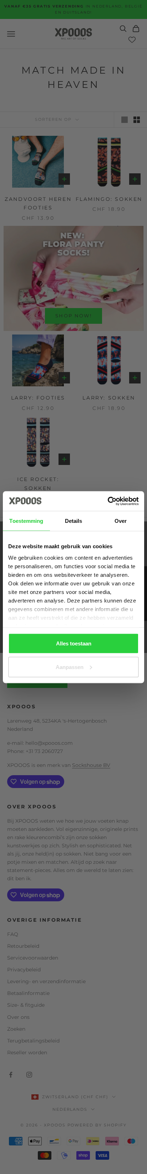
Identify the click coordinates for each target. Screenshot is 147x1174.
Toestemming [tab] (26, 521)
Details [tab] (73, 521)
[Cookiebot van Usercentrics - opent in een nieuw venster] (107, 501)
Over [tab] (121, 521)
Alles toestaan (73, 643)
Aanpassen (69, 667)
